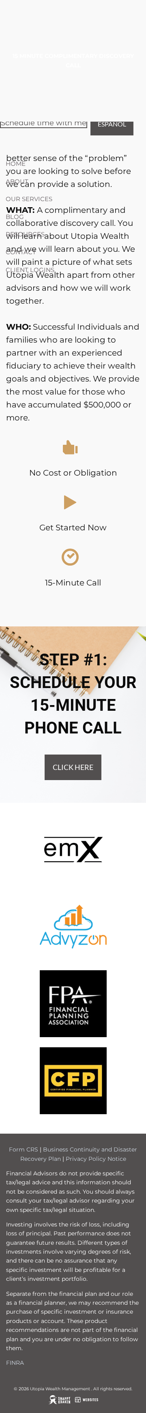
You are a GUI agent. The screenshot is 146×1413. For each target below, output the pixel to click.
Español (112, 124)
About (17, 181)
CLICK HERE (73, 767)
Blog (15, 217)
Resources (25, 234)
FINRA (15, 1362)
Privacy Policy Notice (96, 1158)
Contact (21, 252)
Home (16, 163)
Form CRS (23, 1149)
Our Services (29, 199)
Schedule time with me (43, 122)
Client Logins (30, 270)
